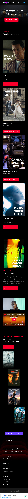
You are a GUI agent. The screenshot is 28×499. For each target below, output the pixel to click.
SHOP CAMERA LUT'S (11, 179)
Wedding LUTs (6, 463)
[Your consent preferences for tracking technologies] (25, 497)
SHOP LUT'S (8, 347)
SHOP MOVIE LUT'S (11, 84)
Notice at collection (6, 497)
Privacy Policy (6, 481)
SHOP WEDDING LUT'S (11, 131)
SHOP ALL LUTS (12, 19)
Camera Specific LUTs (7, 466)
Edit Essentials (6, 476)
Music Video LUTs (6, 468)
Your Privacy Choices (10, 495)
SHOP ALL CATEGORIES (14, 433)
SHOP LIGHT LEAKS (11, 288)
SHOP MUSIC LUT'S (10, 226)
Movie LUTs (5, 458)
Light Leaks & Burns (7, 473)
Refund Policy (6, 484)
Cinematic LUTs (6, 461)
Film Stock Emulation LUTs (8, 471)
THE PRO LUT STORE (13, 10)
